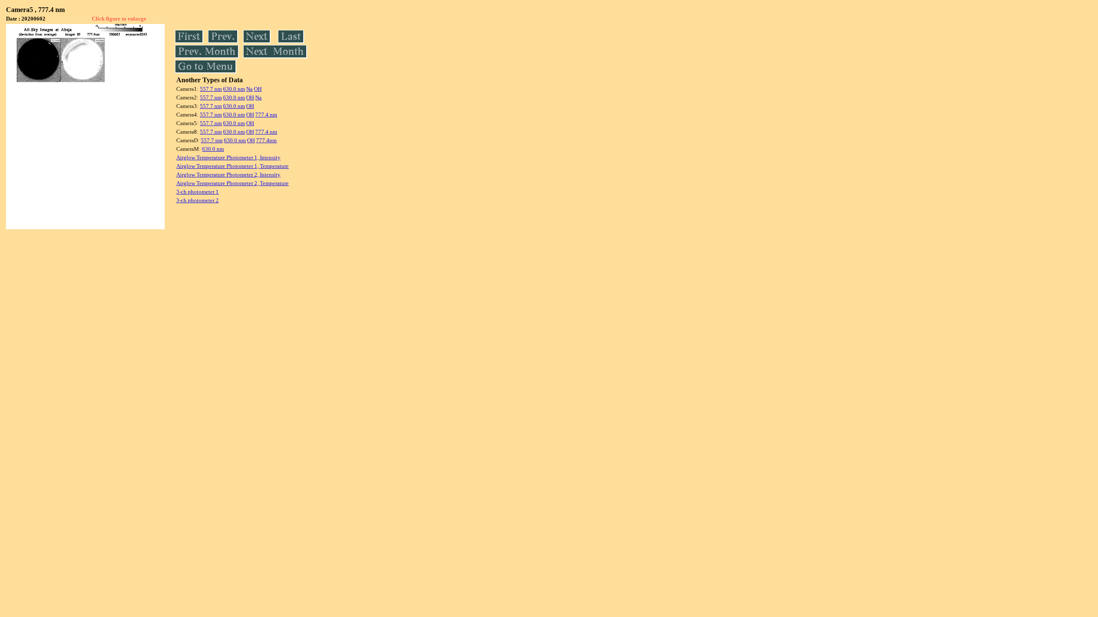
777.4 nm (266, 114)
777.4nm (266, 140)
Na (249, 89)
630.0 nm (234, 89)
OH (258, 89)
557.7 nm (211, 89)
